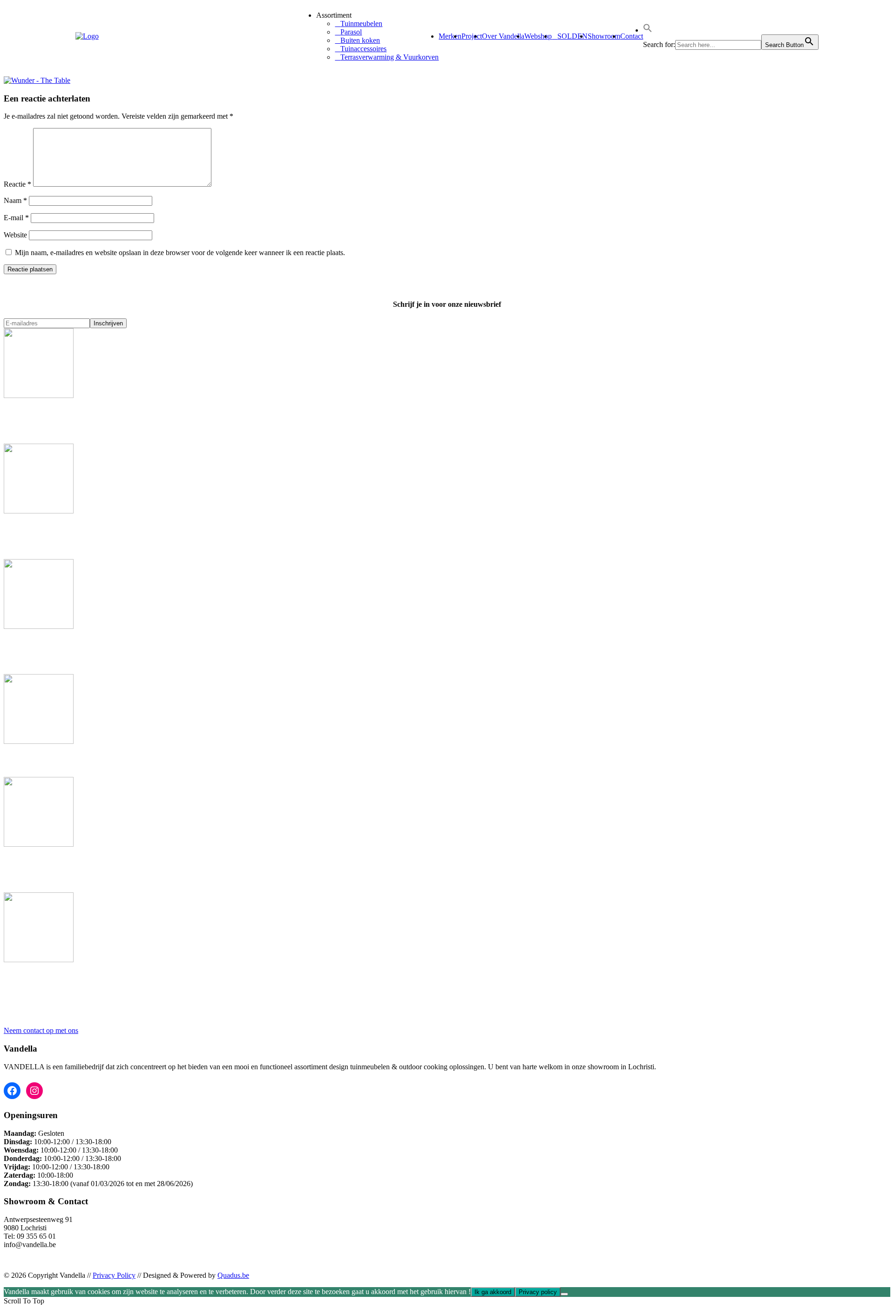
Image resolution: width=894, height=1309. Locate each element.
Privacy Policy (114, 1275)
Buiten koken (360, 40)
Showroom (604, 36)
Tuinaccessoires (363, 49)
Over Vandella (503, 36)
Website (15, 235)
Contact (631, 36)
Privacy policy (538, 1292)
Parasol (351, 32)
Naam (15, 200)
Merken (450, 36)
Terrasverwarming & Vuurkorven (389, 57)
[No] (564, 1294)
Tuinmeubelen (361, 23)
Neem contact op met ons (41, 1030)
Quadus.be (233, 1275)
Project (471, 36)
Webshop (538, 36)
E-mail (16, 218)
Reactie (17, 184)
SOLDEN (572, 36)
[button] (647, 30)
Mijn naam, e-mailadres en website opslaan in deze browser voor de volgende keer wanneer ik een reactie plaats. (180, 252)
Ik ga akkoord (492, 1292)
